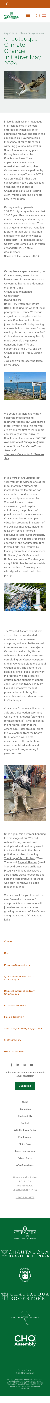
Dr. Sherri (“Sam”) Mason (19, 555)
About (25, 1102)
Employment (25, 1137)
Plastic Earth (11, 547)
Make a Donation (14, 1017)
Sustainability (25, 1116)
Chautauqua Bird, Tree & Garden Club (23, 354)
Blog (6, 953)
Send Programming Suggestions (23, 1028)
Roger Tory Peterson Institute (21, 304)
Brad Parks (38, 538)
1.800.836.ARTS (25, 1197)
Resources (25, 1109)
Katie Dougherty (35, 534)
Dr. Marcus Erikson (15, 559)
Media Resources (14, 1051)
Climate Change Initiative (32, 33)
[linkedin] (18, 1065)
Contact (9, 941)
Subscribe (25, 1085)
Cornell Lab (26, 243)
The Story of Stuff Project (19, 858)
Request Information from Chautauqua (19, 992)
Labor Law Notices (25, 1151)
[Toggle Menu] (28, 15)
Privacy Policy (25, 1158)
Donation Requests (15, 1005)
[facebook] (11, 1065)
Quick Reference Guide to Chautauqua (19, 978)
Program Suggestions (17, 965)
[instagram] (24, 1065)
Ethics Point (25, 1144)
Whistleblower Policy (25, 1130)
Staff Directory (12, 1040)
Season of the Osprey (17, 256)
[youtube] (31, 1065)
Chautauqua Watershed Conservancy (18, 293)
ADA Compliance (25, 1165)
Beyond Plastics (27, 862)
